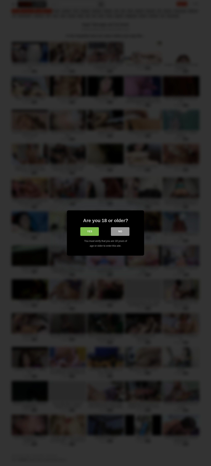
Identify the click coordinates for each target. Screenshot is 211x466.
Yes (89, 231)
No (120, 231)
